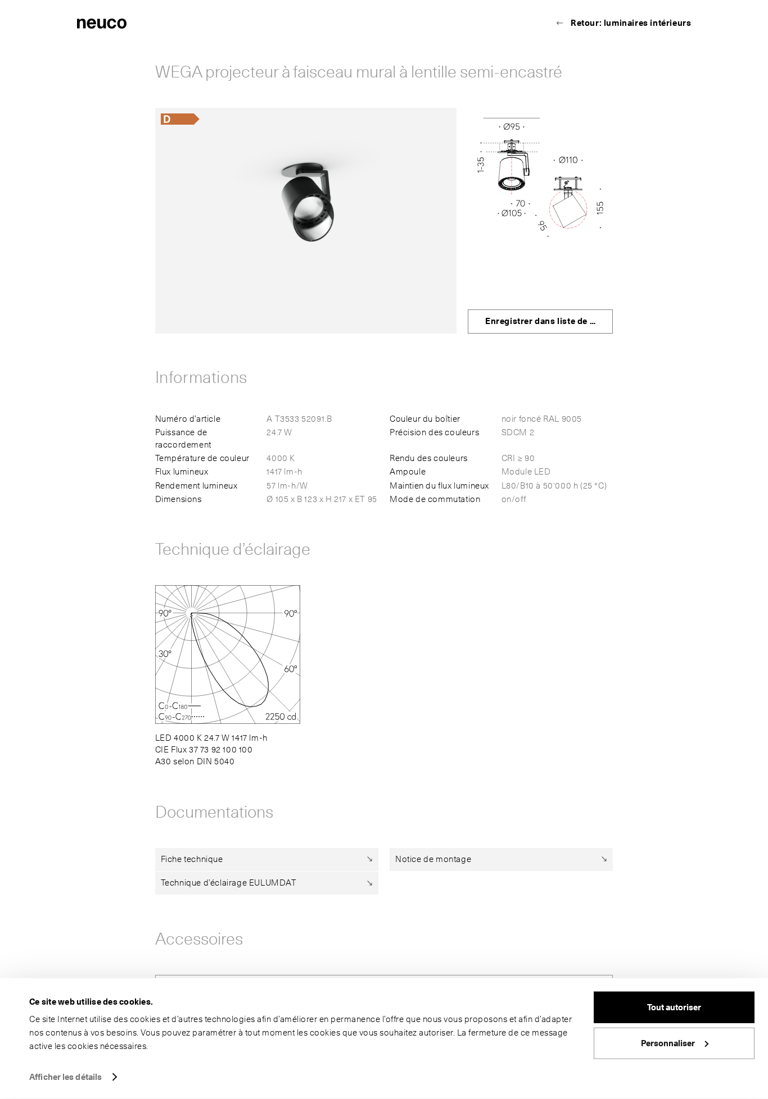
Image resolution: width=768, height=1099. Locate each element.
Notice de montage (433, 859)
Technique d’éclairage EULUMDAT (229, 883)
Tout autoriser (674, 1007)
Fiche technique (192, 859)
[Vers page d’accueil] (102, 22)
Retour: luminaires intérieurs (631, 23)
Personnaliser (668, 1043)
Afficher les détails (65, 1077)
